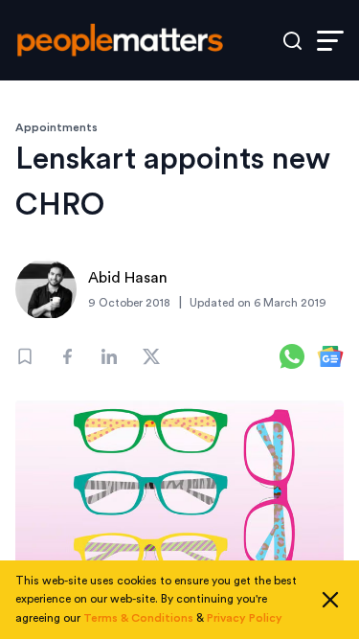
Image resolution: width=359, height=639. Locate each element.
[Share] (67, 356)
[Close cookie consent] (330, 599)
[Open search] (292, 41)
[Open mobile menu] (330, 41)
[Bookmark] (24, 356)
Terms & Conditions (138, 618)
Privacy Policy (244, 618)
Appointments (56, 127)
